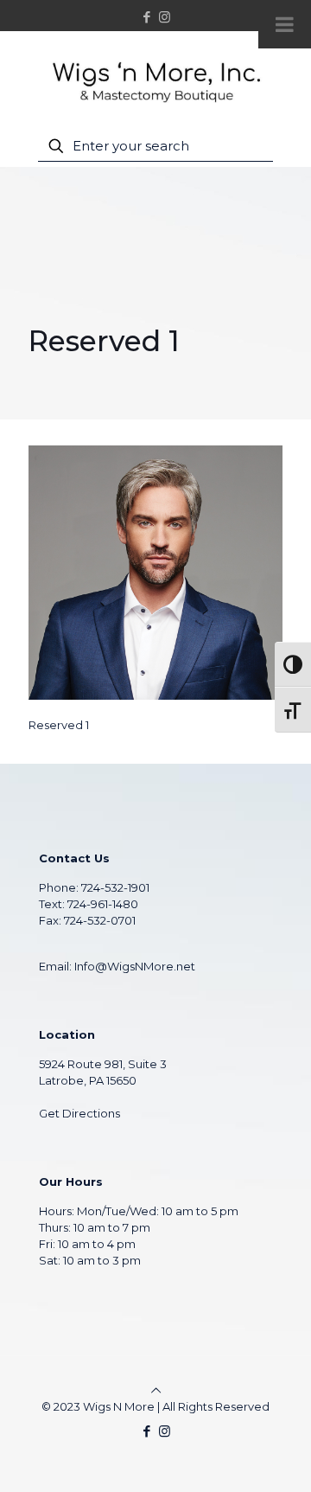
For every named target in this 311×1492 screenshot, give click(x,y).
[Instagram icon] (164, 17)
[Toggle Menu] (284, 24)
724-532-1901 (115, 887)
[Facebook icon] (147, 17)
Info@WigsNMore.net (134, 966)
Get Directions (79, 1113)
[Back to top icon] (156, 1390)
